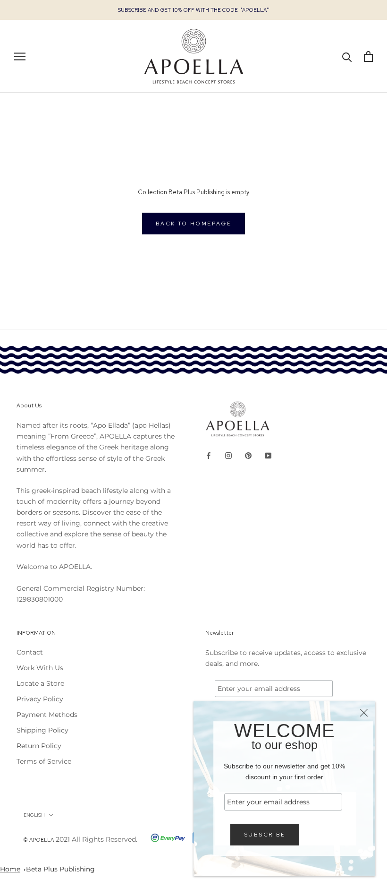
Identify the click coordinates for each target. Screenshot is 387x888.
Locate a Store (40, 683)
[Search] (347, 56)
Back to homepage (193, 223)
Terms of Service (44, 761)
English (34, 815)
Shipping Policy (42, 730)
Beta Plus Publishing (60, 869)
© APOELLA (39, 839)
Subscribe (265, 834)
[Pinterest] (248, 455)
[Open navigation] (19, 56)
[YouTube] (268, 455)
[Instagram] (228, 455)
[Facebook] (208, 455)
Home (10, 869)
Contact (30, 652)
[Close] (364, 712)
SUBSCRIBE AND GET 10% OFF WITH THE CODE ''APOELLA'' (193, 10)
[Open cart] (368, 56)
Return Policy (39, 745)
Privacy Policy (40, 699)
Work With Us (40, 668)
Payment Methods (47, 714)
